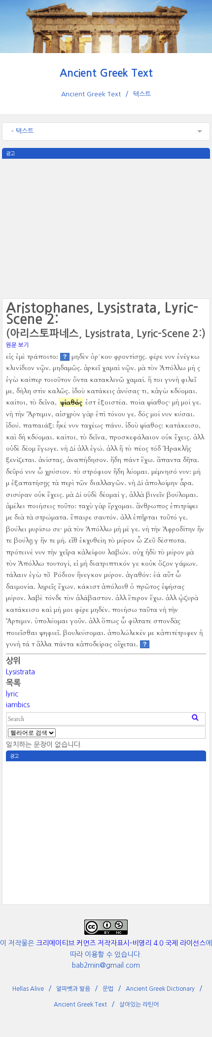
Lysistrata (20, 671)
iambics (18, 704)
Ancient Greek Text (106, 73)
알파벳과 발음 (73, 989)
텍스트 (142, 94)
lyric (12, 694)
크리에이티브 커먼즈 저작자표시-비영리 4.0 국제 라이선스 (121, 943)
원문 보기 (17, 345)
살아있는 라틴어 (139, 1005)
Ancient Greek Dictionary (160, 989)
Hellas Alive (28, 989)
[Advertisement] (106, 227)
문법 (108, 989)
